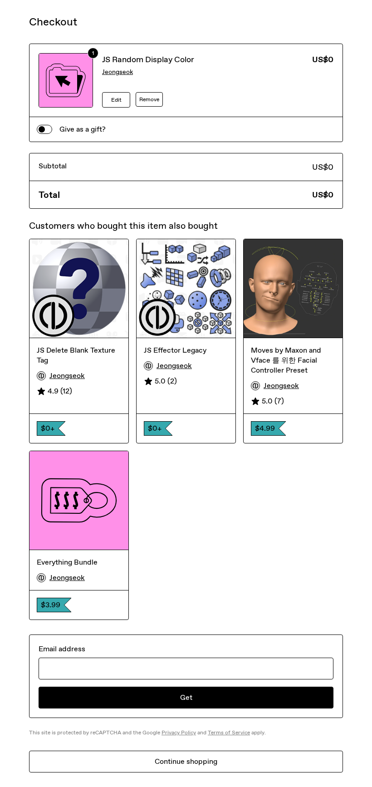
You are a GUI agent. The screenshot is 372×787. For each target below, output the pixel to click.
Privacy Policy (179, 732)
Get (186, 697)
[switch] (44, 129)
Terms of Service (229, 732)
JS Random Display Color (148, 59)
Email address (62, 648)
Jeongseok (117, 72)
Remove (149, 99)
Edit (116, 100)
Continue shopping (186, 761)
